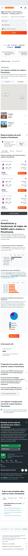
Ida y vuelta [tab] (5, 151)
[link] (14, 336)
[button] (2, 7)
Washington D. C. (4, 305)
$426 (2, 12)
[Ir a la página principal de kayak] (9, 8)
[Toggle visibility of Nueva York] (12, 323)
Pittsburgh (11, 122)
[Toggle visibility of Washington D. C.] (13, 325)
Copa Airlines (11, 454)
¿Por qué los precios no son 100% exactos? (13, 549)
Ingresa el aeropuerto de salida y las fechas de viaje (14, 409)
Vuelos (11, 529)
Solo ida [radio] (7, 81)
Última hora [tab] (19, 151)
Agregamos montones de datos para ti (11, 546)
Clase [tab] (4, 498)
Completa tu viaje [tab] (12, 498)
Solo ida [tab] (12, 151)
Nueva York (8, 303)
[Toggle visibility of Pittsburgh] (12, 327)
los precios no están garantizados (8, 539)
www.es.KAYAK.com (5, 529)
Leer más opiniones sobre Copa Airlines (9, 479)
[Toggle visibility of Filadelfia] (12, 329)
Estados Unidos (18, 529)
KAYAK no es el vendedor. (8, 544)
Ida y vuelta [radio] (20, 81)
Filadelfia (10, 114)
